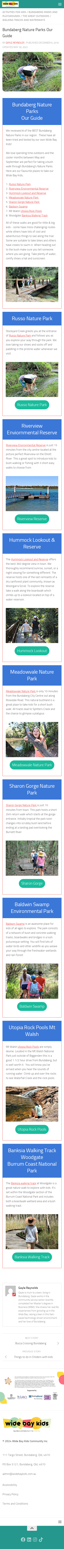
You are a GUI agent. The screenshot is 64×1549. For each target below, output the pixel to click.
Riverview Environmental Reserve (29, 188)
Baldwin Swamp (18, 206)
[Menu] (60, 4)
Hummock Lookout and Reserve (27, 193)
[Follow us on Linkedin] (29, 1539)
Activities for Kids (14, 12)
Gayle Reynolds (15, 42)
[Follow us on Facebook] (23, 1539)
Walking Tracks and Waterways (23, 20)
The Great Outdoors (35, 16)
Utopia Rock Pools (31, 211)
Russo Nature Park (20, 184)
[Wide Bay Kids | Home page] (13, 4)
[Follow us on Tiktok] (41, 1539)
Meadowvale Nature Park (24, 197)
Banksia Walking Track (35, 215)
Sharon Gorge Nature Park (24, 202)
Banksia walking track (23, 1183)
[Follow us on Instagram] (35, 1539)
